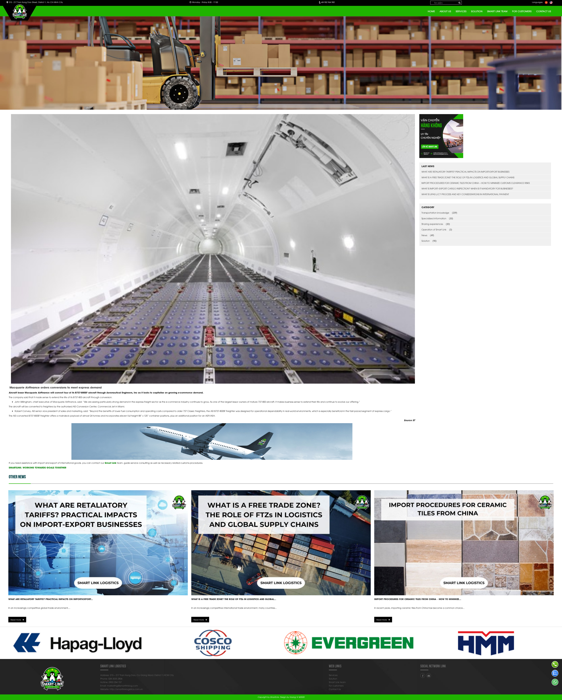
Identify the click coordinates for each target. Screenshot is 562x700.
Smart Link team (497, 11)
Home (431, 11)
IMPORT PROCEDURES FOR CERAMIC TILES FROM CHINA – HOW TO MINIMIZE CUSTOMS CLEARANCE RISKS (476, 182)
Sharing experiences (432, 223)
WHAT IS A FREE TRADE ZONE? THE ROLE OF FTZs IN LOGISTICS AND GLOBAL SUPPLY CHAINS (468, 177)
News (424, 235)
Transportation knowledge (435, 212)
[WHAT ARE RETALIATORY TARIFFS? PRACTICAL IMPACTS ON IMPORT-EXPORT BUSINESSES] (98, 542)
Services (461, 11)
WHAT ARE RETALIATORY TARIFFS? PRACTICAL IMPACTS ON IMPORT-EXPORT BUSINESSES (465, 171)
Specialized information (434, 218)
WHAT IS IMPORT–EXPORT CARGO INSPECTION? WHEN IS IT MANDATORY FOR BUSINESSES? (467, 188)
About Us (445, 11)
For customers (522, 11)
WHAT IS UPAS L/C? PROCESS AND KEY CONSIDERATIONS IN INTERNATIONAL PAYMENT (465, 194)
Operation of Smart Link (434, 229)
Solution (477, 11)
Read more (16, 619)
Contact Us (543, 11)
